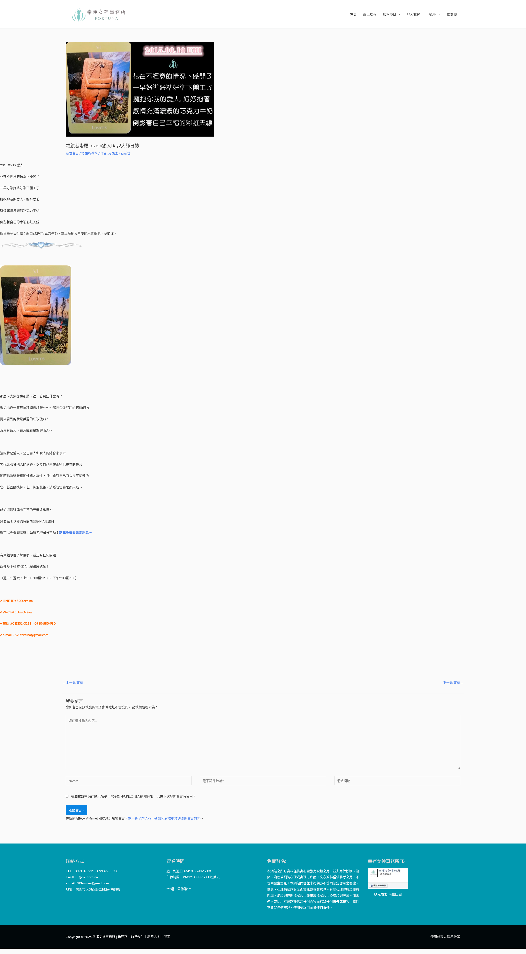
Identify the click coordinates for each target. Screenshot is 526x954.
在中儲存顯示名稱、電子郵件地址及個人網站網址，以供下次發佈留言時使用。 (133, 796)
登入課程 (413, 14)
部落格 (431, 14)
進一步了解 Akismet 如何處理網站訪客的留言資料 (164, 818)
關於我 (452, 14)
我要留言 (72, 153)
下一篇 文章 (453, 682)
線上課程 (369, 14)
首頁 (353, 14)
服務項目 (389, 14)
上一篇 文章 (72, 682)
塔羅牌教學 (89, 153)
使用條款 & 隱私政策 (445, 937)
